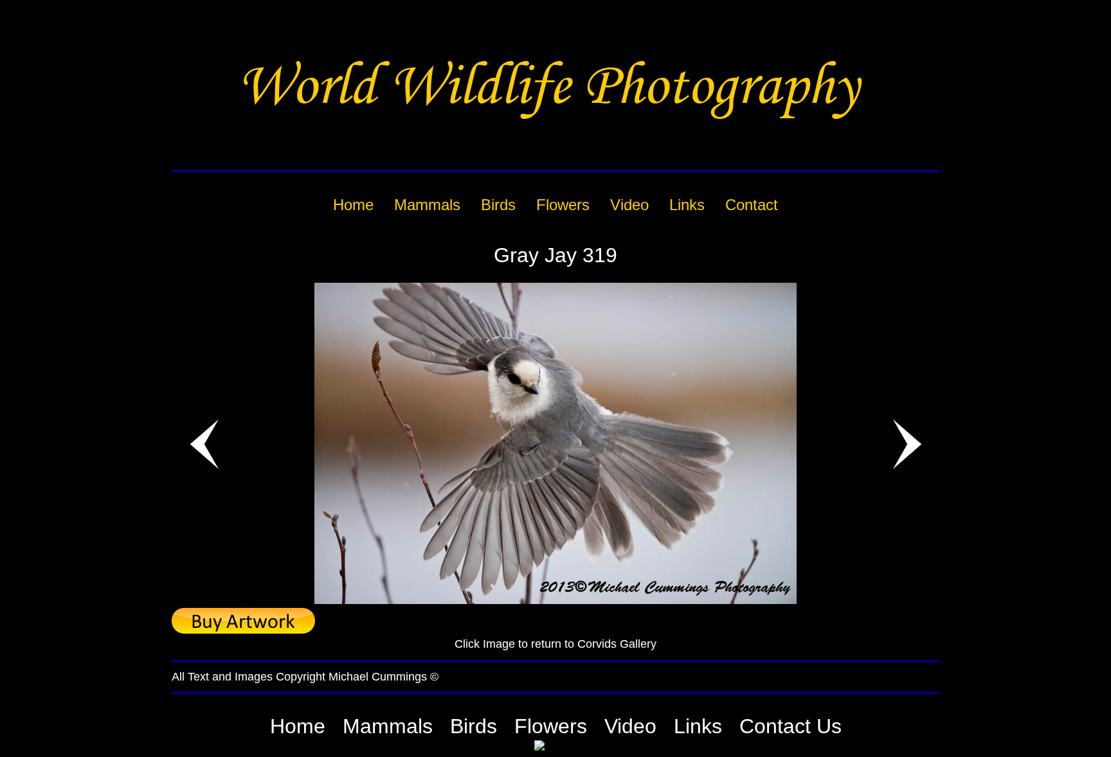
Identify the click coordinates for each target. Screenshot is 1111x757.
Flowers (550, 726)
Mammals (388, 726)
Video (630, 726)
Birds (473, 726)
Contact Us (790, 726)
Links (698, 726)
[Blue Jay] (555, 600)
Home (297, 726)
